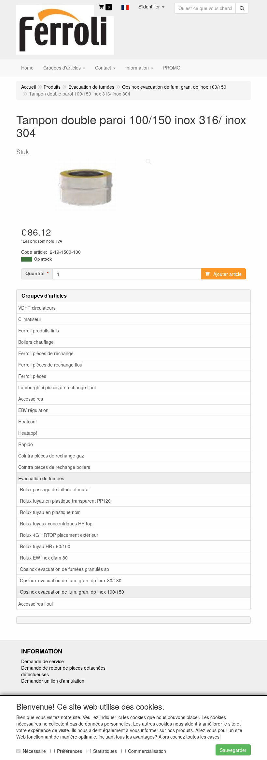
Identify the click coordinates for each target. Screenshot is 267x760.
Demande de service (42, 661)
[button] (125, 6)
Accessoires (30, 398)
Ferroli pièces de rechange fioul (50, 364)
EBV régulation (33, 410)
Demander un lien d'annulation (52, 680)
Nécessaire (34, 751)
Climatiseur (29, 319)
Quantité (35, 273)
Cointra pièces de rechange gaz (51, 455)
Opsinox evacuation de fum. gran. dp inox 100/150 (72, 591)
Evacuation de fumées (41, 478)
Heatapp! (27, 433)
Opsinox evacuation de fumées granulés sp (64, 569)
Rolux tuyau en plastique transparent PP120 (65, 500)
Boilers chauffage (36, 342)
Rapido (25, 444)
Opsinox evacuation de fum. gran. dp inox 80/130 (70, 580)
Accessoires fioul (35, 603)
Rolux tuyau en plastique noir (50, 512)
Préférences (69, 751)
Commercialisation (147, 751)
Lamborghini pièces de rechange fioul (57, 387)
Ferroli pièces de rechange (46, 353)
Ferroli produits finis (38, 330)
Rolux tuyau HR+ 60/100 (45, 546)
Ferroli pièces (32, 376)
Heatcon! (27, 421)
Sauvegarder (233, 750)
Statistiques (105, 751)
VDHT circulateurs (37, 307)
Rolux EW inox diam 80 (44, 557)
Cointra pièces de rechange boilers (54, 467)
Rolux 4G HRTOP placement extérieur (59, 535)
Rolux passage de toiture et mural (55, 489)
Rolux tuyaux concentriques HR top (56, 523)
